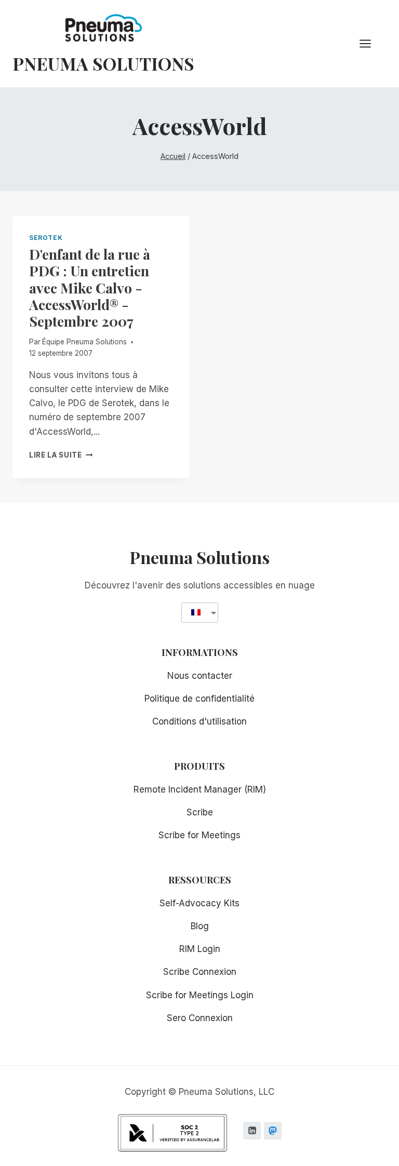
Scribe (200, 812)
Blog (200, 926)
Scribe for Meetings (199, 835)
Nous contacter (199, 676)
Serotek (45, 238)
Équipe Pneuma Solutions (84, 342)
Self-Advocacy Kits (199, 903)
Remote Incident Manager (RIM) (200, 789)
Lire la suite (60, 455)
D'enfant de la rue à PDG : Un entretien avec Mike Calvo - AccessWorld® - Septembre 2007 (89, 288)
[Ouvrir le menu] (370, 43)
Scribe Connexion (199, 972)
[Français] (195, 613)
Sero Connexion (200, 1018)
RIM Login (199, 949)
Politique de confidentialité (199, 698)
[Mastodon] (273, 1131)
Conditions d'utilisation (199, 721)
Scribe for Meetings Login (200, 995)
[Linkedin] (252, 1131)
